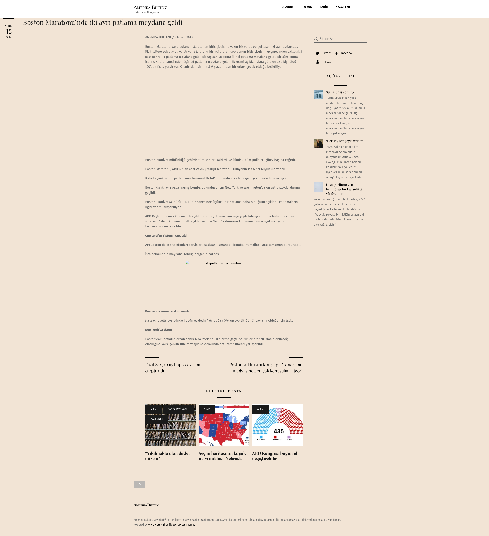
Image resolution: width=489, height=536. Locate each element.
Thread (326, 61)
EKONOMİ (288, 7)
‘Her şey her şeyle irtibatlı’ (345, 141)
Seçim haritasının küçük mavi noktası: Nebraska (222, 455)
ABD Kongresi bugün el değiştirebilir (274, 455)
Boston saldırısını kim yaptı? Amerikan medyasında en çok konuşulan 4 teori (266, 368)
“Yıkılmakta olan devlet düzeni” (167, 455)
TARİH (324, 7)
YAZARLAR (343, 7)
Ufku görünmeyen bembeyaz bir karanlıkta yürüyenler (344, 188)
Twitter (326, 53)
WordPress (154, 524)
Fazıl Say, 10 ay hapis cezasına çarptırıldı (173, 368)
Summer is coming (340, 92)
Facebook (346, 53)
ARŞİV (153, 409)
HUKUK (307, 7)
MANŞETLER (157, 419)
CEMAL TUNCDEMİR (178, 409)
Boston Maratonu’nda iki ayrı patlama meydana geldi (102, 22)
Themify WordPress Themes (179, 524)
